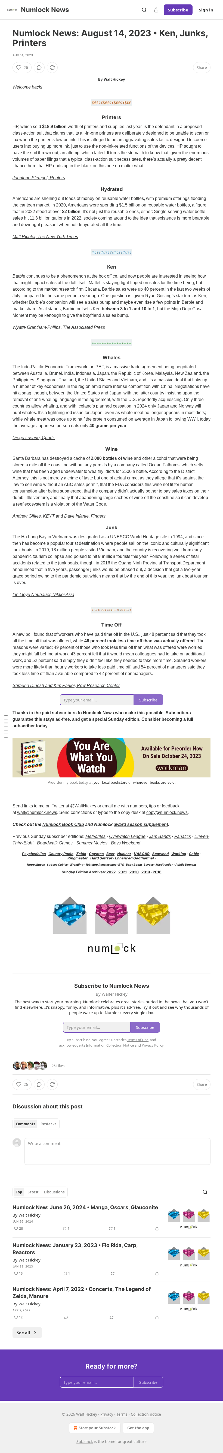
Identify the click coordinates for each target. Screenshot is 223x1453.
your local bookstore (111, 782)
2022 (111, 872)
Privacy (106, 1414)
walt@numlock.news (37, 812)
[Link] (5, 117)
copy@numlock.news (167, 812)
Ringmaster (77, 858)
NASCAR (142, 854)
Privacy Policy (152, 1045)
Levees (149, 865)
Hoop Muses (36, 865)
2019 (145, 872)
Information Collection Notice (110, 1045)
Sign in (206, 10)
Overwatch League (127, 836)
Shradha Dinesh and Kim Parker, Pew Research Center (66, 685)
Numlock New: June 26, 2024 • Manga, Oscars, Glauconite (85, 1207)
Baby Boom (134, 865)
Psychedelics (34, 854)
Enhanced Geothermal (134, 858)
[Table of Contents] (6, 726)
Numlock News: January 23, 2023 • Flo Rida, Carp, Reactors (75, 1249)
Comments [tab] (25, 1123)
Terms (122, 1414)
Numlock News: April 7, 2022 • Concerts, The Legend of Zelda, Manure (82, 1292)
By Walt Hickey (27, 1215)
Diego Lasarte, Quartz (34, 437)
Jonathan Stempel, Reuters (39, 177)
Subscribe (178, 10)
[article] (111, 1218)
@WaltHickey (83, 806)
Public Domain (185, 865)
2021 (122, 872)
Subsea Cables (57, 865)
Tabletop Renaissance (100, 865)
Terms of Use (137, 1039)
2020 (134, 872)
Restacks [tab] (48, 1123)
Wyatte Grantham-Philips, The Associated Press (59, 327)
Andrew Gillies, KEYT (34, 516)
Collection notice (146, 1414)
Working (178, 854)
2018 (157, 872)
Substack (84, 1441)
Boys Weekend (125, 843)
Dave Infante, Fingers (85, 516)
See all (23, 1332)
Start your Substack (97, 1427)
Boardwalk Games (55, 843)
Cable (194, 854)
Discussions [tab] (54, 1192)
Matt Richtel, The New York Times (45, 236)
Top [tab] (19, 1192)
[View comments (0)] (39, 67)
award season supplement (141, 824)
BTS (121, 865)
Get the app (138, 1427)
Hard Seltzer (101, 858)
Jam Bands (160, 836)
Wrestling (76, 865)
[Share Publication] (156, 9)
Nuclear (124, 854)
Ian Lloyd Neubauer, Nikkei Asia (43, 594)
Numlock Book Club (63, 824)
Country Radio (60, 854)
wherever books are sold (154, 782)
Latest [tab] (33, 1192)
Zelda (81, 854)
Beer (110, 854)
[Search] (144, 9)
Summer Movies (91, 843)
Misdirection (165, 865)
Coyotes (96, 854)
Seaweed (160, 854)
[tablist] (36, 1123)
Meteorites (95, 836)
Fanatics (182, 836)
